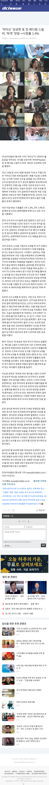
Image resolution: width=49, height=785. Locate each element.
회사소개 (7, 771)
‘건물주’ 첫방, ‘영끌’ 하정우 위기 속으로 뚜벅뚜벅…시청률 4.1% (24, 492)
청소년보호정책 (8, 773)
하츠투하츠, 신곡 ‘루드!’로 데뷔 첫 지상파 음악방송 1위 (25, 496)
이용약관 (29, 771)
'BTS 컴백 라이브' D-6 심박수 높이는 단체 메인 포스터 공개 (24, 489)
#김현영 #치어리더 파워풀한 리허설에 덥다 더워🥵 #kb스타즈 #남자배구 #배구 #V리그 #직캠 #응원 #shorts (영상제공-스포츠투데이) (23, 504)
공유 (13, 510)
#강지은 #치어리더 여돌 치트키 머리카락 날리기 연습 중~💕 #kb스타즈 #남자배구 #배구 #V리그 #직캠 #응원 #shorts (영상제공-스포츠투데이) (24, 500)
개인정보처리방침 (39, 771)
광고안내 (21, 771)
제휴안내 (14, 771)
